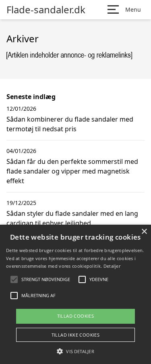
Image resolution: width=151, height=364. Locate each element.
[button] (75, 351)
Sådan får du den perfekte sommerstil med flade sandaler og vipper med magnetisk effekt (72, 171)
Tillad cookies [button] (75, 316)
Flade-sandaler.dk (45, 9)
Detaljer (111, 266)
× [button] (144, 232)
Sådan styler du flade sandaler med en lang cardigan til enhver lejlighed (72, 218)
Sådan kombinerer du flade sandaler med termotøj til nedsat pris (69, 124)
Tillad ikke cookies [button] (76, 335)
